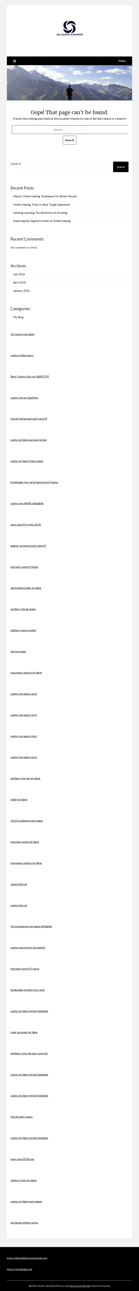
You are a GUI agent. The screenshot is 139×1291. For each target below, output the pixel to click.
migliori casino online (23, 630)
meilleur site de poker (23, 609)
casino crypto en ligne (23, 1180)
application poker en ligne (25, 587)
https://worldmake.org (19, 1269)
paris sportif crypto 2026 (25, 524)
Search (15, 163)
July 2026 (19, 274)
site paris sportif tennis (24, 566)
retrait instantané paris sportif (28, 418)
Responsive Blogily (79, 1285)
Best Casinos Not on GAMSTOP (29, 376)
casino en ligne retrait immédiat (29, 1011)
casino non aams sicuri (23, 693)
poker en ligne (18, 799)
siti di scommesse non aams (26, 820)
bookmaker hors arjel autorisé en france (34, 482)
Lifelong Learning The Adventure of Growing (40, 212)
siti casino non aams (22, 334)
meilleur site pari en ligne (25, 778)
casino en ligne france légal (26, 461)
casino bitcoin (18, 884)
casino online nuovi (21, 355)
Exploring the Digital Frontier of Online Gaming (42, 220)
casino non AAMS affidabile (26, 503)
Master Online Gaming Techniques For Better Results (45, 196)
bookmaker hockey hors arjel (27, 989)
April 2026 (19, 282)
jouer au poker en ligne (24, 1032)
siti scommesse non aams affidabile (31, 926)
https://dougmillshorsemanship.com (27, 1258)
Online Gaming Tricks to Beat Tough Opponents (41, 204)
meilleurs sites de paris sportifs (29, 1053)
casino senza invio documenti (27, 947)
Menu (122, 60)
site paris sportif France (24, 968)
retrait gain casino (21, 1116)
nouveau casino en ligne (24, 841)
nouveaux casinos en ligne (26, 672)
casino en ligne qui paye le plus (28, 439)
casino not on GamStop (24, 397)
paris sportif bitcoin (22, 1159)
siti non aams (18, 651)
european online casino (24, 1222)
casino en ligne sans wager (26, 1201)
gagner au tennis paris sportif (28, 545)
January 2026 (21, 290)
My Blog (18, 317)
